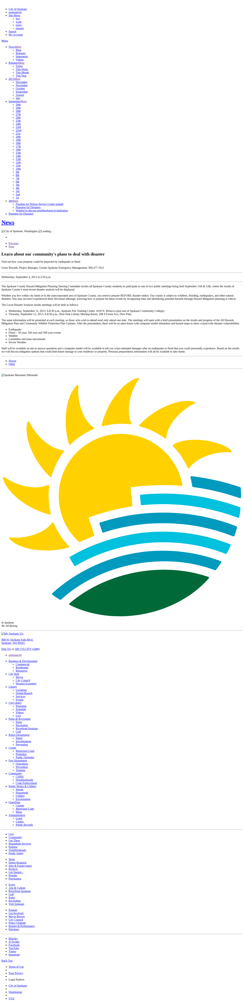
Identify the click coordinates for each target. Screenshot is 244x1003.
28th (18, 111)
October (20, 88)
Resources (21, 670)
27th (18, 114)
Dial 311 (6, 648)
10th (18, 168)
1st (17, 197)
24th (18, 123)
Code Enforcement (26, 783)
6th (17, 181)
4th (17, 188)
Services (20, 696)
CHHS (20, 776)
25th (18, 120)
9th (17, 171)
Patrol (19, 738)
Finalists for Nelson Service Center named (39, 204)
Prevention (22, 744)
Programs (21, 706)
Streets (19, 789)
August (20, 94)
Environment (23, 799)
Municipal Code (25, 808)
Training (20, 770)
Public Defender (25, 757)
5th (17, 184)
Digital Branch (24, 693)
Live (18, 715)
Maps (19, 811)
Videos (20, 59)
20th (18, 136)
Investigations (23, 741)
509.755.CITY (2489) (27, 648)
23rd (18, 127)
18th (18, 143)
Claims (20, 821)
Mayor (19, 677)
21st (18, 133)
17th (18, 146)
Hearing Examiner (26, 683)
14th (18, 155)
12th (18, 162)
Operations (22, 763)
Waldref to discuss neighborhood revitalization (42, 210)
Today (19, 66)
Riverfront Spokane (27, 728)
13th (18, 159)
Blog (18, 50)
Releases (21, 53)
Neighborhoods (24, 779)
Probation (21, 754)
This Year (21, 75)
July (18, 98)
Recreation (22, 725)
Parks (19, 722)
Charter (20, 805)
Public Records (24, 824)
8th (17, 175)
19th (18, 139)
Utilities (20, 795)
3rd (17, 191)
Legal (19, 818)
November (22, 85)
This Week (22, 69)
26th (18, 117)
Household (22, 792)
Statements (22, 56)
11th (18, 165)
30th (18, 104)
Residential (22, 667)
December (21, 82)
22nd (18, 130)
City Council (23, 680)
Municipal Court (25, 750)
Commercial (22, 664)
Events (19, 699)
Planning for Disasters (28, 207)
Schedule (21, 709)
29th (18, 107)
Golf (18, 731)
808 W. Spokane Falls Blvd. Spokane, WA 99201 (17, 641)
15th (18, 152)
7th (17, 178)
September (22, 91)
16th (18, 149)
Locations (21, 689)
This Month (22, 72)
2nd (18, 194)
